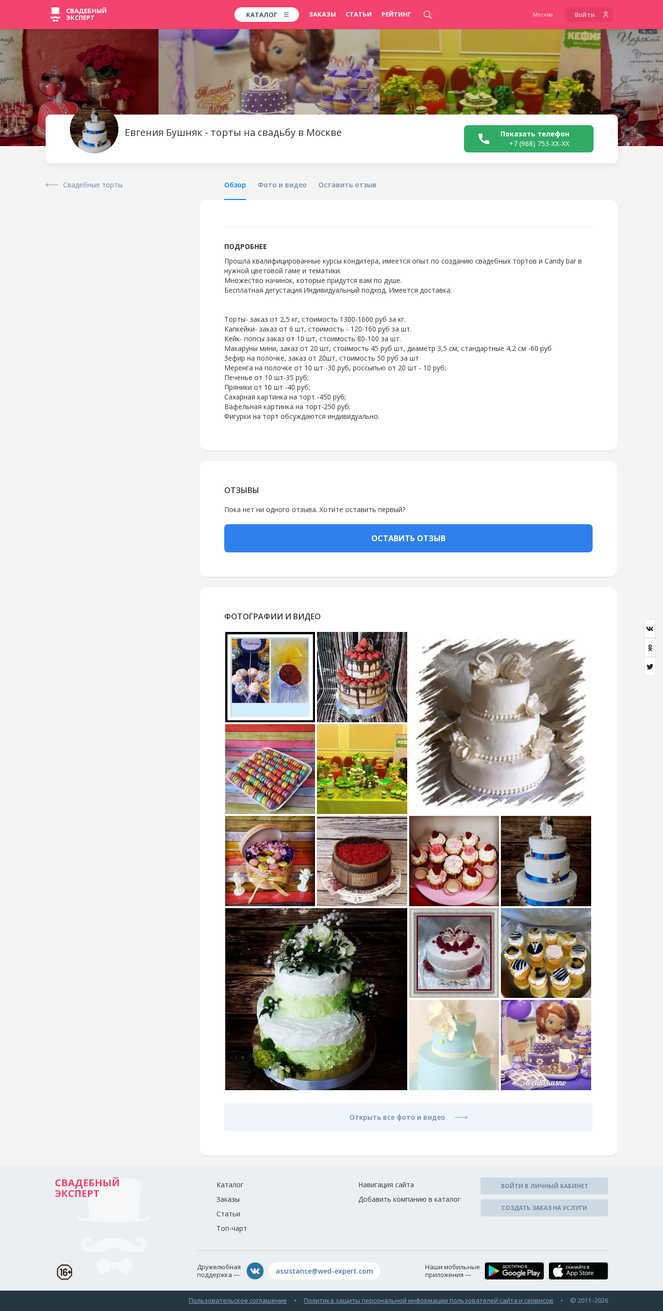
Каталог (230, 1184)
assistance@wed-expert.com (324, 1271)
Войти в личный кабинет (544, 1186)
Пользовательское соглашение (238, 1300)
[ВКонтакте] (650, 628)
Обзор (235, 184)
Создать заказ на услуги (544, 1208)
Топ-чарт (231, 1228)
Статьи (359, 14)
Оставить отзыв (347, 184)
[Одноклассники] (650, 647)
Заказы (322, 14)
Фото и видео (282, 184)
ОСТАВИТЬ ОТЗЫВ (408, 538)
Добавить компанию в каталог (409, 1199)
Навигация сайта (386, 1184)
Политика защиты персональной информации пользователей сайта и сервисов (428, 1300)
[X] (650, 666)
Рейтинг (396, 14)
